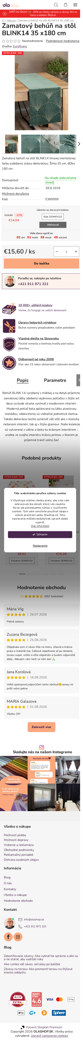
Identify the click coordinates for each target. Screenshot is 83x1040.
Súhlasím (41, 534)
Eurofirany (20, 46)
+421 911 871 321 (33, 284)
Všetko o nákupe (15, 895)
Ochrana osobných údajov (21, 860)
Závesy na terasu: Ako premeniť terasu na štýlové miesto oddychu (38, 970)
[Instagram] (18, 936)
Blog (7, 877)
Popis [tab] (23, 380)
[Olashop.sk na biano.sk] (36, 999)
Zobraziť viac (41, 727)
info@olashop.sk (34, 919)
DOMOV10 (53, 217)
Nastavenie (40, 546)
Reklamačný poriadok (18, 855)
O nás (8, 883)
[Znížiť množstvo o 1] (57, 251)
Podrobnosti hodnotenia (62, 41)
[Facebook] (8, 936)
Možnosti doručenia (15, 194)
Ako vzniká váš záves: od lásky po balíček (32, 964)
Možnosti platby (15, 835)
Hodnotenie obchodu (41, 587)
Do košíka (41, 263)
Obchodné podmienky (19, 850)
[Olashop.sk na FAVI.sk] (17, 999)
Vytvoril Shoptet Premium (44, 1027)
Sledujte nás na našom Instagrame (42, 752)
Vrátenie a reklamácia (19, 845)
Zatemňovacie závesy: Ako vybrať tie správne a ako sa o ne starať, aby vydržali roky (41, 957)
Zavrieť (28, 295)
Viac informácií (40, 526)
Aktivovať (53, 225)
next (79, 497)
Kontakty (10, 889)
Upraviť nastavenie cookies (49, 1036)
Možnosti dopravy (16, 840)
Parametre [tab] (55, 380)
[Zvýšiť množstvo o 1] (76, 251)
